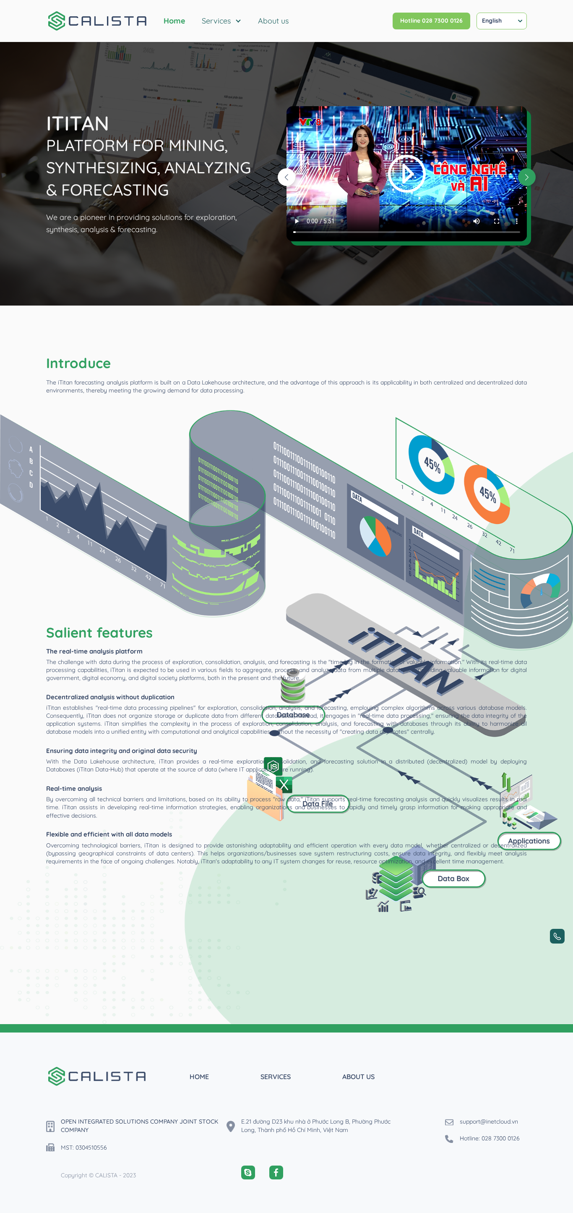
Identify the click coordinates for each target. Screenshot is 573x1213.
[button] (527, 177)
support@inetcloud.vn (489, 1121)
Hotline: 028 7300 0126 (490, 1138)
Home (174, 21)
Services (216, 21)
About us (273, 21)
